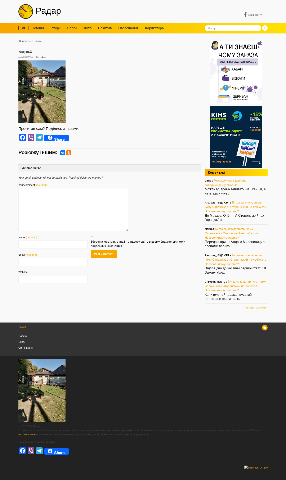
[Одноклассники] (68, 152)
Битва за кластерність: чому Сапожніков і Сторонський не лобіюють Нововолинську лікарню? (235, 207)
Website (23, 272)
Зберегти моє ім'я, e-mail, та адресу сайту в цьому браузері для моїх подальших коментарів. (138, 243)
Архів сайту (255, 14)
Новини (38, 28)
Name (28, 237)
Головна (27, 41)
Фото (87, 28)
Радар (47, 11)
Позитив (105, 28)
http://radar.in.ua (26, 434)
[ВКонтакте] (62, 152)
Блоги (72, 28)
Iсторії (55, 28)
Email (27, 254)
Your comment (32, 185)
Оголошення (128, 28)
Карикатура (154, 28)
